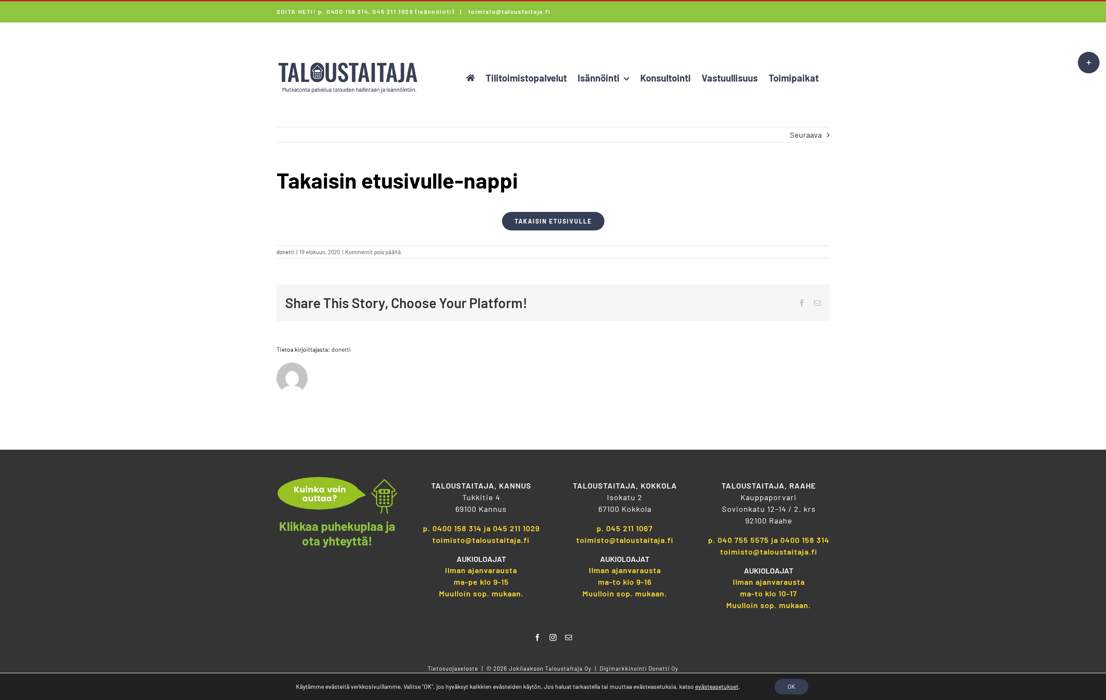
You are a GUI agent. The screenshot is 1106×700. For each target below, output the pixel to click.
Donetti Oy (663, 668)
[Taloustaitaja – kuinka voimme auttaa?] (337, 480)
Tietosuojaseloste (453, 668)
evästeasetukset (716, 686)
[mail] (568, 637)
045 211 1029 (516, 528)
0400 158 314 (457, 528)
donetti (285, 252)
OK (791, 686)
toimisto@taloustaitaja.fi (509, 11)
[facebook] (537, 637)
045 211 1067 (629, 528)
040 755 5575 (743, 540)
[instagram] (553, 637)
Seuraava (806, 134)
